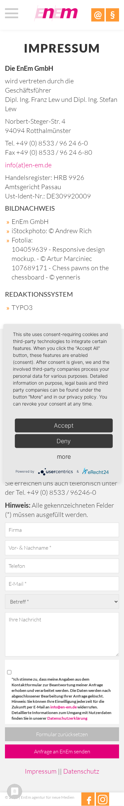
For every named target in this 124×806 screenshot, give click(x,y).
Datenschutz (81, 771)
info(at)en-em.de (28, 165)
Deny (64, 440)
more (64, 456)
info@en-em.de (63, 706)
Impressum (41, 771)
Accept (63, 425)
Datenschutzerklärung (67, 718)
